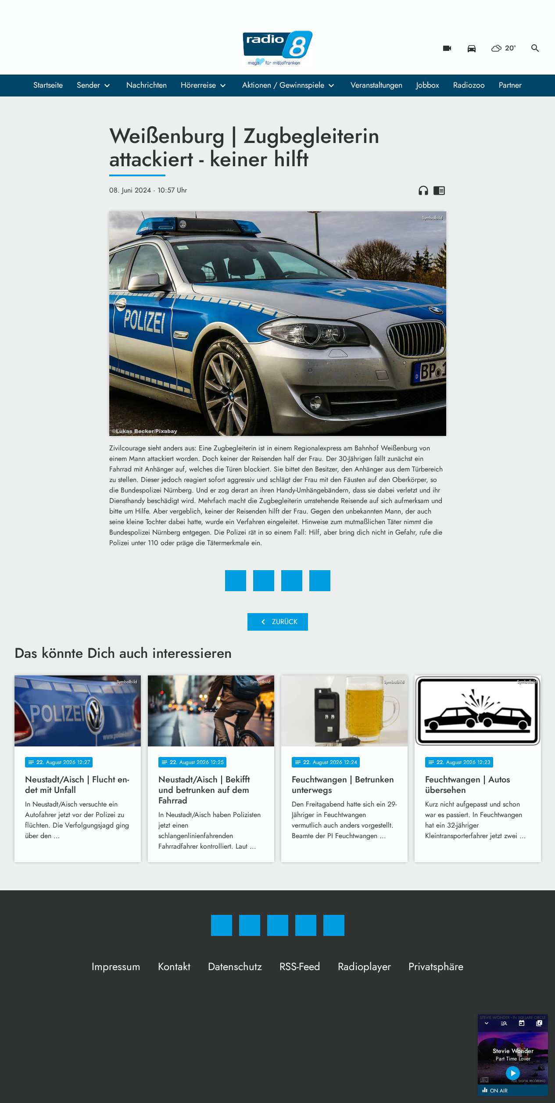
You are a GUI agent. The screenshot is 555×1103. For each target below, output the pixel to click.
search (535, 48)
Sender (88, 85)
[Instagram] (41, 48)
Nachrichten (146, 85)
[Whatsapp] (58, 48)
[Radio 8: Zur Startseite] (278, 48)
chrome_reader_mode (439, 190)
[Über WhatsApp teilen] (291, 580)
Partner (510, 85)
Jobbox (427, 85)
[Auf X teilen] (263, 580)
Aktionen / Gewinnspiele (283, 85)
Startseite (48, 85)
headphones (423, 190)
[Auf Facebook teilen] (235, 580)
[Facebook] (23, 48)
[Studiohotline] (76, 48)
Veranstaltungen (376, 85)
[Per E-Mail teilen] (319, 580)
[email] (93, 48)
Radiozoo (469, 85)
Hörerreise (198, 85)
